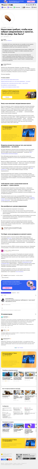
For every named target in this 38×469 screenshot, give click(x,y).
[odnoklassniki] (11, 459)
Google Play (25, 458)
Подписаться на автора (7, 292)
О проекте (15, 463)
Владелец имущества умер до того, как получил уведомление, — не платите (15, 81)
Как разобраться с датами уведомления (8, 85)
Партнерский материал (28, 429)
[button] (36, 0)
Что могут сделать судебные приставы (11, 250)
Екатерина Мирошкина (9, 298)
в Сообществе (9, 40)
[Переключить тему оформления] (31, 5)
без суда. (9, 238)
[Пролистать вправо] (36, 374)
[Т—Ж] (7, 5)
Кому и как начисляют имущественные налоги (10, 79)
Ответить (2, 327)
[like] (5, 327)
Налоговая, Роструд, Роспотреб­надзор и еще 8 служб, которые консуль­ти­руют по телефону (13, 228)
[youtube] (9, 459)
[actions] (10, 327)
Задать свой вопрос (5, 277)
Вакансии (2, 463)
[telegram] (4, 459)
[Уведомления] (29, 5)
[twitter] (7, 459)
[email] (2, 459)
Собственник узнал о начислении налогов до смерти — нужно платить (14, 83)
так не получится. (19, 271)
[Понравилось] (14, 400)
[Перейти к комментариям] (3, 411)
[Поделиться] (10, 36)
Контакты (19, 463)
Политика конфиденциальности (6, 464)
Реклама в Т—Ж (23, 463)
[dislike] (8, 327)
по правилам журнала (17, 310)
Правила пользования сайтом (17, 464)
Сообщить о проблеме (9, 463)
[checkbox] (35, 5)
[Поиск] (27, 5)
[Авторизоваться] (33, 5)
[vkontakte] (5, 459)
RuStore (32, 458)
